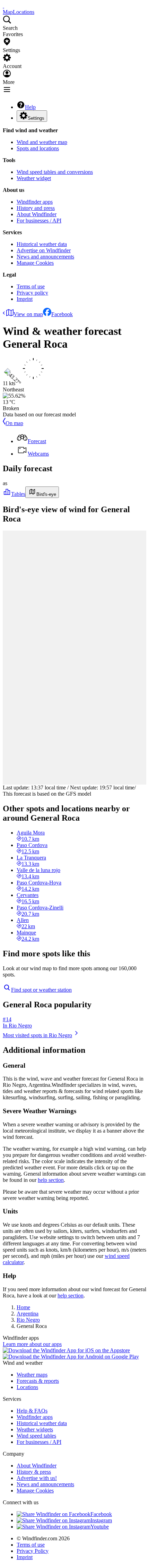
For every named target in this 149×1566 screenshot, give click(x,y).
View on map (28, 314)
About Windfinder (36, 214)
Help (30, 107)
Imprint (25, 299)
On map (14, 423)
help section (51, 1180)
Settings (36, 118)
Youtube (99, 1527)
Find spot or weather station (41, 990)
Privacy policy (32, 293)
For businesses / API (39, 220)
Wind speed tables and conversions (55, 172)
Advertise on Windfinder (44, 250)
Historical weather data (42, 244)
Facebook (62, 314)
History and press (36, 208)
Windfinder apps (35, 202)
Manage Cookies (35, 263)
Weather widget (34, 178)
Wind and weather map (42, 142)
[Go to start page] (3, 6)
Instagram (101, 1520)
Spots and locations (38, 148)
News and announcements (45, 257)
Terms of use (31, 286)
